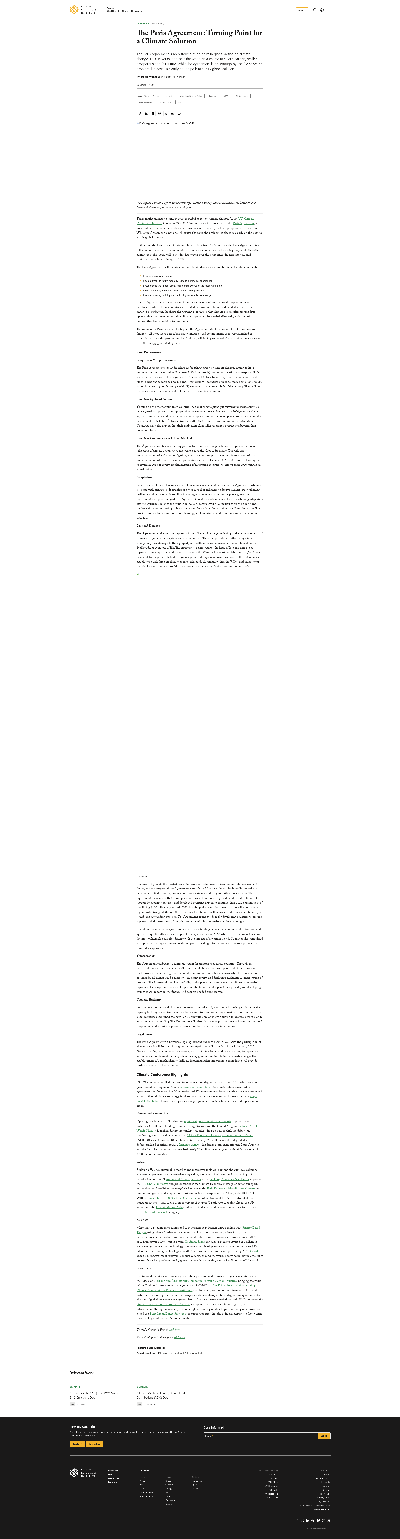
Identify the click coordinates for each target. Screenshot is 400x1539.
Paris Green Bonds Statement (168, 1314)
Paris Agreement (145, 102)
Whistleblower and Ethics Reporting (313, 1505)
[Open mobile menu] (328, 10)
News (125, 11)
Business (212, 95)
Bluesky (318, 1520)
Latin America (146, 1492)
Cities (168, 1480)
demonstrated (152, 1198)
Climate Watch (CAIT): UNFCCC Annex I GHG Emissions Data (95, 1395)
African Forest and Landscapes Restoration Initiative (220, 1135)
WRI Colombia (271, 1485)
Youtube (328, 1520)
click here (174, 1330)
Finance (156, 95)
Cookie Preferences (321, 1509)
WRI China (273, 1481)
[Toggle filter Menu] (322, 10)
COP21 (226, 95)
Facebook (297, 1520)
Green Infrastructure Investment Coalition (163, 1304)
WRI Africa (273, 1474)
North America (147, 1496)
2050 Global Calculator (181, 1198)
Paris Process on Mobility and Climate (231, 1189)
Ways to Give (94, 1443)
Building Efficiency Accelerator (229, 1179)
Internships (325, 1493)
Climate (169, 95)
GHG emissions (242, 95)
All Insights (136, 11)
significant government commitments (207, 1121)
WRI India (273, 1489)
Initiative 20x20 (189, 1145)
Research (113, 1470)
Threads (313, 1520)
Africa (142, 1480)
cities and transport (155, 1212)
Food (167, 1492)
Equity (194, 1484)
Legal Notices (324, 1501)
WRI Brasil (273, 1478)
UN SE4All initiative (154, 1184)
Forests (168, 1496)
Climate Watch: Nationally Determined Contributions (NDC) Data (161, 1395)
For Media (326, 1481)
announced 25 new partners (183, 1179)
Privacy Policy (323, 1497)
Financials (325, 1485)
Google (254, 1251)
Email (208, 1436)
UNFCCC (181, 102)
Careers (327, 1489)
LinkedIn (307, 1520)
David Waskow (150, 77)
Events (327, 1474)
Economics (196, 1480)
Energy (168, 1488)
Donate (302, 10)
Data (110, 1474)
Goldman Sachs (195, 1242)
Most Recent (113, 11)
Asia (142, 1484)
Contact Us (325, 1470)
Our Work (144, 1470)
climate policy (165, 102)
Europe (143, 1488)
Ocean (168, 1503)
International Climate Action (191, 95)
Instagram (302, 1520)
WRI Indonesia (271, 1493)
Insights (110, 8)
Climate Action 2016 (169, 1207)
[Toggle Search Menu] (315, 10)
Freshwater (170, 1500)
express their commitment (196, 1087)
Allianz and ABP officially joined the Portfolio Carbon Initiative (196, 1281)
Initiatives (113, 1478)
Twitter (323, 1520)
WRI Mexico (272, 1497)
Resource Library (322, 1478)
